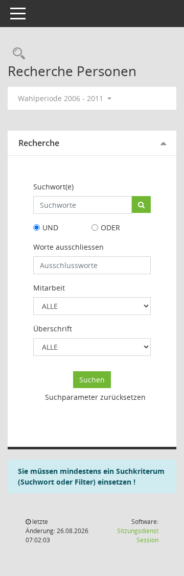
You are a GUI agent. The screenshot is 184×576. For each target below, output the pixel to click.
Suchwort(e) (53, 186)
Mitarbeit (49, 288)
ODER (110, 227)
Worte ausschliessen (68, 247)
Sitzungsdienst (137, 535)
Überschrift (52, 328)
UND (50, 227)
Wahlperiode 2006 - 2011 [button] (61, 98)
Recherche (38, 143)
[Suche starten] (141, 204)
